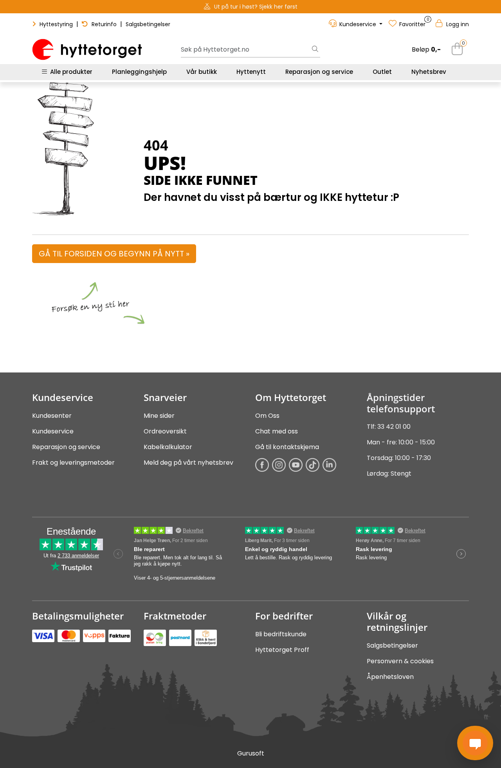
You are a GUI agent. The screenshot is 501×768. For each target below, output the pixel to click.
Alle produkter (69, 72)
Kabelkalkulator (168, 446)
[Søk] (315, 49)
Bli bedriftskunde (280, 634)
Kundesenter (52, 415)
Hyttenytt (251, 72)
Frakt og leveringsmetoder (73, 462)
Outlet (382, 72)
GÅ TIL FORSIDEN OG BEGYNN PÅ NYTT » (114, 253)
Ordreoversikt (165, 431)
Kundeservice (53, 431)
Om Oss (267, 415)
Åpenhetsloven (390, 676)
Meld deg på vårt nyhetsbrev (188, 462)
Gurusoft (250, 753)
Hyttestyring (56, 24)
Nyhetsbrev (428, 72)
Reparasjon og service (319, 72)
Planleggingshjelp (139, 72)
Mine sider (159, 415)
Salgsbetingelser (148, 24)
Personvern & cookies (400, 661)
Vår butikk (201, 72)
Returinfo (104, 24)
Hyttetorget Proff (282, 649)
